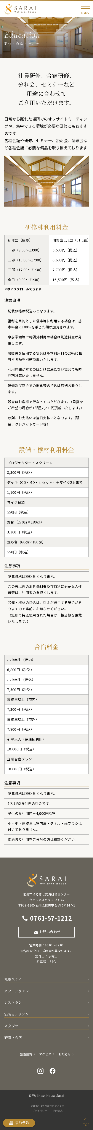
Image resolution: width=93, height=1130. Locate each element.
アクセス (45, 1054)
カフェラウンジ (16, 990)
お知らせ (64, 1054)
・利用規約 (57, 1110)
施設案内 (26, 1054)
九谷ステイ (13, 979)
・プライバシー (38, 1110)
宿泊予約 (22, 1122)
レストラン (13, 1002)
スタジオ (11, 1025)
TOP (86, 1124)
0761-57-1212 (51, 918)
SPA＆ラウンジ (16, 1014)
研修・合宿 (13, 1037)
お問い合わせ (50, 931)
